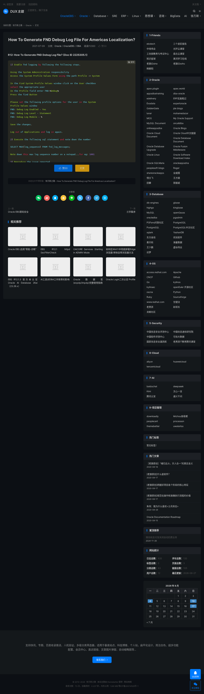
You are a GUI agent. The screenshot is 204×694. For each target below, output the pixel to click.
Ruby (149, 297)
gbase (176, 202)
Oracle (84, 16)
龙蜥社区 (151, 311)
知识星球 (151, 58)
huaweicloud (179, 361)
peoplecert (152, 421)
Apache (177, 272)
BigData (175, 16)
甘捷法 (176, 302)
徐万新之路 (13, 11)
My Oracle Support (183, 118)
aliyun (150, 361)
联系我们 (102, 659)
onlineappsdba (154, 128)
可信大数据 (178, 336)
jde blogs (178, 108)
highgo (150, 207)
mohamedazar (180, 113)
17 (193, 606)
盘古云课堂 (178, 53)
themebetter (153, 426)
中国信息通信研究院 (183, 331)
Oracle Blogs (179, 128)
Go (148, 282)
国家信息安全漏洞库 (157, 341)
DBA (78, 46)
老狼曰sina (152, 63)
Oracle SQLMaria (155, 163)
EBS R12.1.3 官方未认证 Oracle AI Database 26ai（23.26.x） (22, 282)
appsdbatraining (155, 93)
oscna (150, 292)
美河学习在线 (180, 58)
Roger (176, 168)
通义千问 (177, 396)
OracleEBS (67, 16)
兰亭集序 (131, 211)
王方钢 (176, 177)
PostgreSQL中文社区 (184, 227)
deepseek (178, 386)
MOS (149, 118)
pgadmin (177, 217)
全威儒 (176, 173)
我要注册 (20, 4)
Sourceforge (179, 297)
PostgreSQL (179, 222)
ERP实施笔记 (179, 98)
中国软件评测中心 (155, 336)
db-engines (153, 202)
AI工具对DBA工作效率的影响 (55, 279)
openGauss (179, 212)
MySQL (150, 212)
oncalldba (178, 123)
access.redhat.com (157, 272)
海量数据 (177, 242)
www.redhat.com (155, 302)
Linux (135, 16)
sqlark (150, 232)
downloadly (153, 416)
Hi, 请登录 (8, 4)
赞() (102, 46)
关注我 (195, 4)
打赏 (82, 168)
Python (177, 292)
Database (100, 16)
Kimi (149, 391)
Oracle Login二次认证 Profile (120, 279)
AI (185, 16)
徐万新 (195, 16)
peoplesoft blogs (155, 168)
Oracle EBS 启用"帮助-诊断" (22, 249)
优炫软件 (177, 237)
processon (178, 421)
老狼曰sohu (179, 63)
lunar (149, 113)
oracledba (152, 217)
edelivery (151, 98)
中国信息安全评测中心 (158, 331)
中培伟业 (151, 48)
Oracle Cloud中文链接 (184, 133)
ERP (123, 16)
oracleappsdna (181, 163)
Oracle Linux (153, 154)
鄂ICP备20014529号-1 (128, 686)
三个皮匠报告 (180, 43)
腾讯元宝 (151, 396)
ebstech (151, 43)
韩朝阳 (150, 68)
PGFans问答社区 (155, 222)
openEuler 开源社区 (183, 287)
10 (193, 601)
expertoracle (179, 103)
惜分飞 (150, 177)
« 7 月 (150, 622)
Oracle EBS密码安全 (18, 211)
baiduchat (152, 386)
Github (176, 277)
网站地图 (128, 682)
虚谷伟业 (177, 247)
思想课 (149, 16)
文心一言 (177, 391)
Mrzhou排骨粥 (180, 416)
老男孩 (150, 307)
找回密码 (33, 4)
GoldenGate (153, 108)
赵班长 (176, 307)
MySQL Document (156, 123)
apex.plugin (153, 88)
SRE (114, 16)
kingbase (178, 207)
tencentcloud (153, 366)
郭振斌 (176, 182)
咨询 (161, 16)
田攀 (149, 182)
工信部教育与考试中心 (158, 53)
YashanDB (178, 232)
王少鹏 (150, 247)
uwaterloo (178, 426)
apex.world (179, 88)
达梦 (149, 252)
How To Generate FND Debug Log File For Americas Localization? (71, 39)
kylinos (176, 282)
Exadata (151, 103)
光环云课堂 (178, 48)
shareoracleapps (155, 173)
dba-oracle (179, 93)
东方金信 (151, 237)
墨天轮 (150, 242)
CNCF (150, 277)
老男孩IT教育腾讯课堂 (184, 341)
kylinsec (151, 287)
